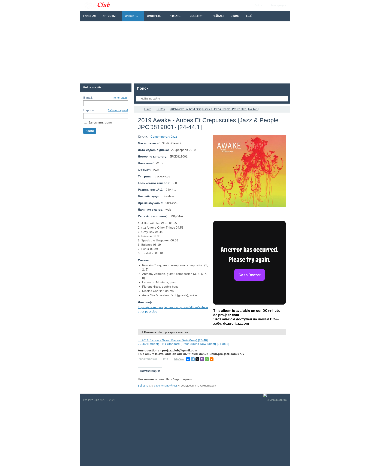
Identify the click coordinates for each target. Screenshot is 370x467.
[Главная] (137, 109)
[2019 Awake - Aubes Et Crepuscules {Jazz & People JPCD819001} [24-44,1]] (249, 171)
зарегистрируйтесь (166, 385)
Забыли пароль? (118, 110)
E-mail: (88, 97)
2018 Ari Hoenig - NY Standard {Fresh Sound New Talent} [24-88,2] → (185, 343)
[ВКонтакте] (188, 359)
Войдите (143, 385)
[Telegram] (193, 359)
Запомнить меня (100, 122)
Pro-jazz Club (91, 400)
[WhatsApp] (207, 359)
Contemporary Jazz (164, 136)
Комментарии (150, 371)
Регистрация (120, 97)
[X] (197, 359)
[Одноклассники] (211, 359)
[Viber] (202, 359)
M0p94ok (179, 359)
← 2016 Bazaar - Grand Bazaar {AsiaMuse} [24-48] (173, 340)
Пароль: (89, 110)
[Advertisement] (185, 53)
